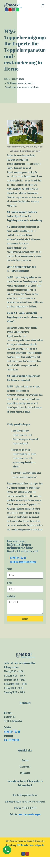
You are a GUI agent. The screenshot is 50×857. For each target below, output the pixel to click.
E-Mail (9, 582)
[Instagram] (10, 9)
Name (9, 568)
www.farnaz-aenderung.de (29, 814)
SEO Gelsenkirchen (25, 845)
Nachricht (11, 596)
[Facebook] (6, 9)
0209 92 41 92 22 (12, 731)
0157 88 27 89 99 (11, 740)
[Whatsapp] (17, 9)
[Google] (13, 9)
